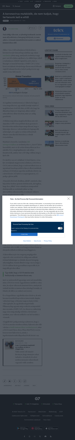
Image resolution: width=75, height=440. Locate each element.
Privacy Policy (48, 241)
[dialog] (37, 220)
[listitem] (37, 224)
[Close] (69, 199)
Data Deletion (27, 241)
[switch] (60, 228)
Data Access (37, 241)
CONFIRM (24, 234)
